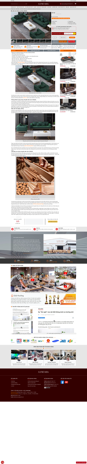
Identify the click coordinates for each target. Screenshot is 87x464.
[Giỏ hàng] (75, 3)
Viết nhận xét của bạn (53, 221)
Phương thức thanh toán (15, 384)
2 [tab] (40, 366)
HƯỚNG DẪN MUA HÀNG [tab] (35, 50)
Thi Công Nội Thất (29, 7)
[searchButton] (26, 3)
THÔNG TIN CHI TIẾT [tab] (19, 50)
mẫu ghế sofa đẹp (21, 62)
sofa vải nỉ (25, 97)
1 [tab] (38, 366)
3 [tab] (41, 366)
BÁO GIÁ (67, 7)
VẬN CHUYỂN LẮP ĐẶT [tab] (51, 50)
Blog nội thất (73, 7)
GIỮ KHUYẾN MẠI (72, 41)
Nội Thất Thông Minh (41, 7)
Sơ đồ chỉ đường (73, 0)
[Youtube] (66, 382)
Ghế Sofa (49, 7)
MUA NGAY (72, 37)
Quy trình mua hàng (31, 385)
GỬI (74, 33)
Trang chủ (13, 7)
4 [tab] (43, 366)
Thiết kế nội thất (20, 7)
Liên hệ (12, 385)
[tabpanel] (64, 13)
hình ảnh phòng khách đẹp (38, 203)
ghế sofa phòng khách (29, 145)
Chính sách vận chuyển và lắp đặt (34, 384)
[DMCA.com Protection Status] (47, 387)
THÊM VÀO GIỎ (63, 37)
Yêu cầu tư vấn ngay (81, 462)
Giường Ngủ (54, 7)
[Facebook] (62, 382)
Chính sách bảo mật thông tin (33, 381)
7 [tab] (48, 366)
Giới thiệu (12, 0)
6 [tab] (46, 366)
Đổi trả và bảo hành (31, 382)
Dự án (35, 7)
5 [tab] (45, 366)
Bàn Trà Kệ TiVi (61, 7)
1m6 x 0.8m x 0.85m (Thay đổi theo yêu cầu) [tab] (60, 18)
